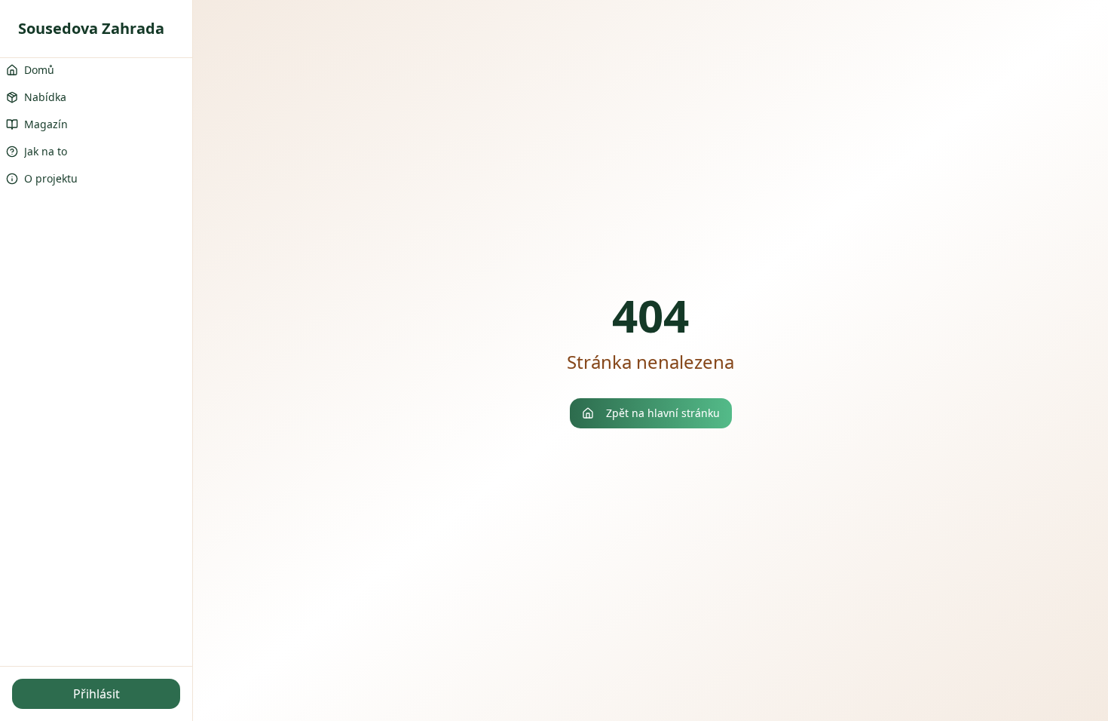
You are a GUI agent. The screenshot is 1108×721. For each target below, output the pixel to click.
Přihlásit (96, 694)
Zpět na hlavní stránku (663, 413)
